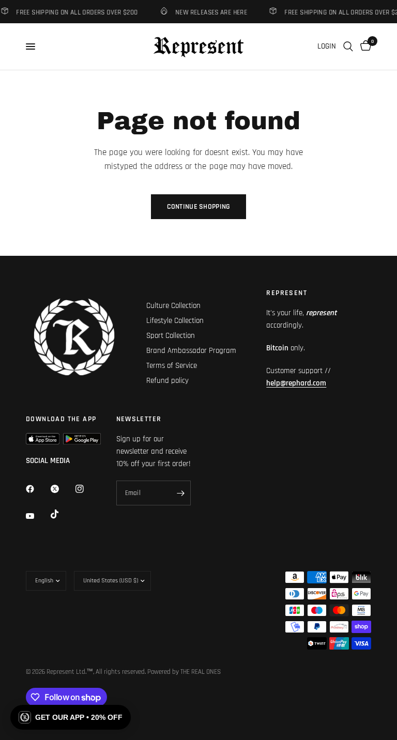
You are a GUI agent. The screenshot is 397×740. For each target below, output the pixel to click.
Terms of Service (171, 366)
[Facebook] (37, 488)
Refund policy (167, 381)
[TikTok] (62, 514)
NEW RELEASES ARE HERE (209, 12)
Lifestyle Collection (175, 321)
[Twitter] (62, 488)
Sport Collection (170, 336)
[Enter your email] (180, 493)
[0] (364, 46)
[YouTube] (37, 515)
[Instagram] (86, 488)
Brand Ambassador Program (191, 351)
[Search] (348, 46)
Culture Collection (173, 306)
